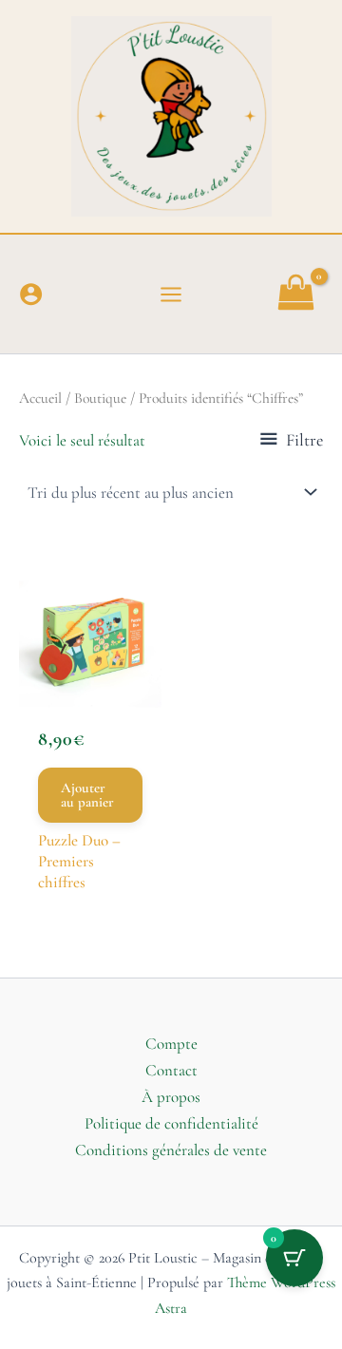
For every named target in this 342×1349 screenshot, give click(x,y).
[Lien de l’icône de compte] (31, 294)
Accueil (40, 398)
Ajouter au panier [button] (87, 794)
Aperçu (90, 678)
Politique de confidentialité (171, 1123)
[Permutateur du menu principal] (171, 294)
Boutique (100, 398)
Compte (171, 1044)
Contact (171, 1070)
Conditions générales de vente (171, 1150)
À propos (171, 1097)
